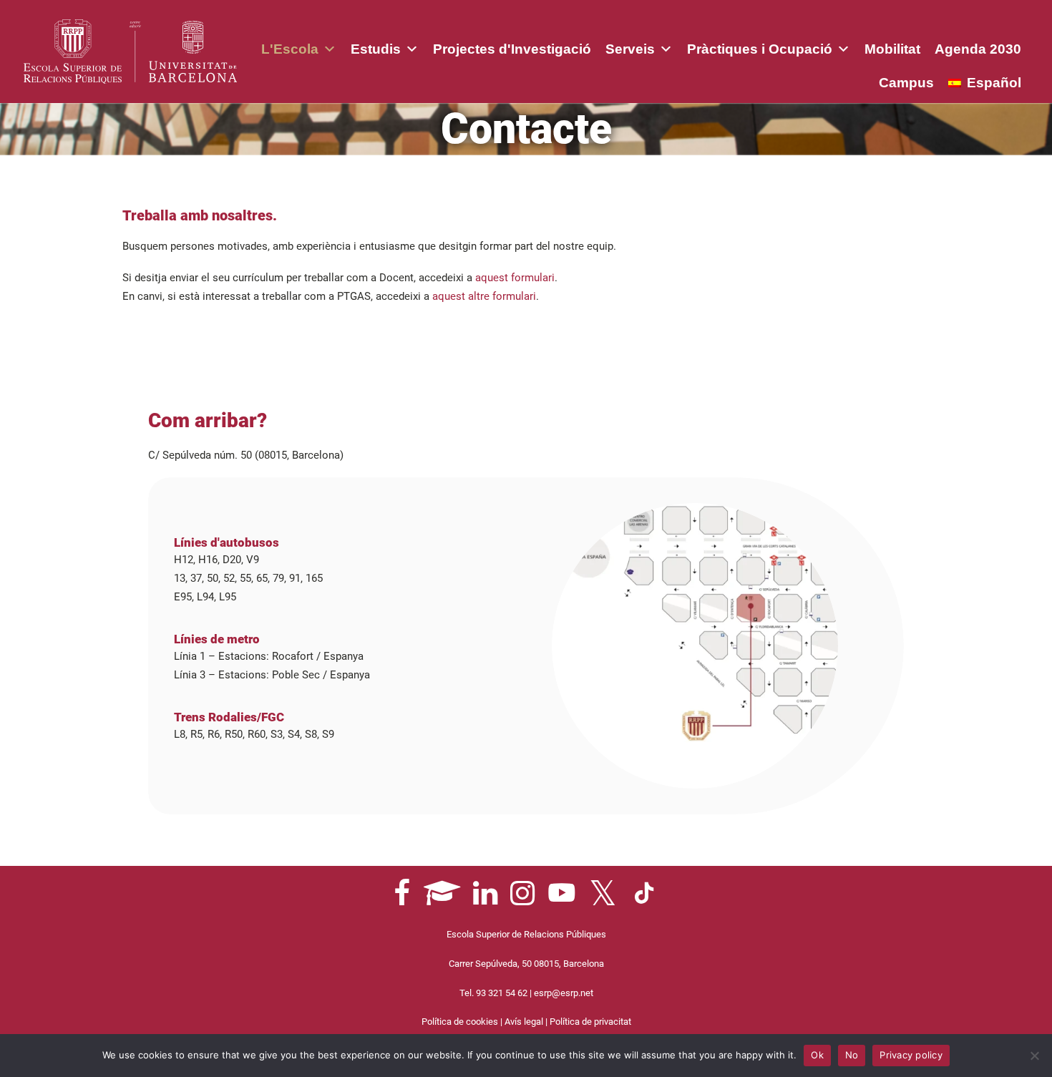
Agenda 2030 (978, 49)
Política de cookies (460, 1021)
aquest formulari (515, 277)
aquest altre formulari (484, 296)
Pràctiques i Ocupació (759, 49)
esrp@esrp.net (563, 993)
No (852, 1055)
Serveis (630, 49)
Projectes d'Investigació (512, 49)
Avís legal (524, 1021)
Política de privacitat (590, 1021)
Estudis (376, 49)
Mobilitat (892, 49)
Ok (817, 1055)
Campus (906, 82)
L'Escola (289, 49)
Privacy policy (911, 1055)
